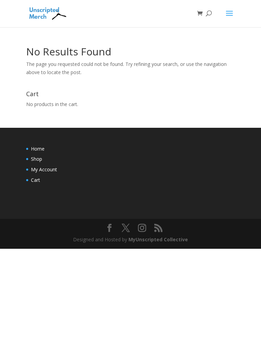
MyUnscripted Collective (158, 239)
